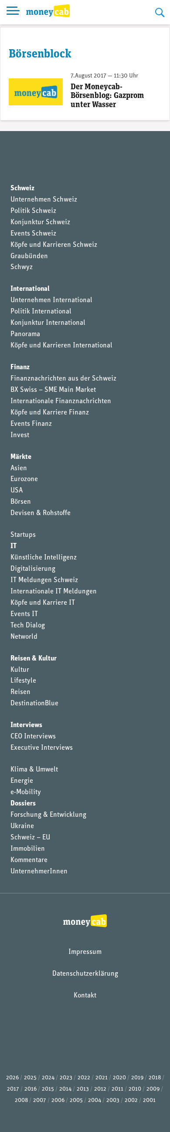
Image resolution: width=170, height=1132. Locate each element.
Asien (18, 468)
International (30, 289)
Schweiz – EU (30, 837)
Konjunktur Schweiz (40, 222)
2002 (131, 1100)
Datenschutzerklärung (85, 973)
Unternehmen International (51, 300)
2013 (83, 1089)
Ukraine (22, 826)
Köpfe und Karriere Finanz (49, 412)
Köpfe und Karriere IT (42, 603)
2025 (30, 1078)
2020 (119, 1078)
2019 (137, 1078)
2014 (65, 1089)
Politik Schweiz (33, 211)
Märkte (20, 457)
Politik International (40, 311)
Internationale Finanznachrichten (60, 401)
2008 (21, 1100)
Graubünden (29, 256)
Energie (21, 781)
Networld (23, 636)
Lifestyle (23, 680)
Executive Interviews (41, 748)
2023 (66, 1078)
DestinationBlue (34, 703)
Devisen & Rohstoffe (40, 513)
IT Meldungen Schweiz (44, 580)
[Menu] (13, 12)
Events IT (24, 614)
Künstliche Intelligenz (43, 557)
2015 (48, 1089)
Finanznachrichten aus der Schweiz (63, 378)
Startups (23, 535)
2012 (100, 1089)
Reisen (20, 692)
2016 (30, 1089)
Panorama (25, 334)
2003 (112, 1100)
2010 (135, 1089)
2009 (153, 1089)
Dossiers (23, 803)
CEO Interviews (33, 736)
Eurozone (24, 479)
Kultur (19, 670)
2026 (12, 1078)
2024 (48, 1078)
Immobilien (27, 849)
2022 (84, 1078)
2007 (39, 1100)
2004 (94, 1100)
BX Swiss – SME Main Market (53, 390)
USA (16, 490)
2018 (155, 1078)
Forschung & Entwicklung (48, 815)
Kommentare (29, 860)
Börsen (20, 502)
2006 (58, 1100)
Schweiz (22, 188)
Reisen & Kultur (33, 658)
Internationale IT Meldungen (53, 591)
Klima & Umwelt (34, 769)
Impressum (85, 952)
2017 (13, 1089)
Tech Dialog (27, 625)
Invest (19, 435)
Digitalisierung (32, 569)
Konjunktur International (47, 323)
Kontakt (85, 995)
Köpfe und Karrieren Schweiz (53, 245)
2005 (76, 1100)
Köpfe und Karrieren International (61, 345)
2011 (117, 1089)
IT (13, 546)
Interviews (26, 725)
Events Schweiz (33, 233)
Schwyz (21, 267)
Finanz (20, 367)
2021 (101, 1078)
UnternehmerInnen (39, 871)
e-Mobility (25, 792)
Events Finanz (31, 424)
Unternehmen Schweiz (43, 199)
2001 (149, 1100)
